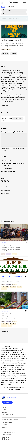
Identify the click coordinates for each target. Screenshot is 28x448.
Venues (8, 6)
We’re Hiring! (6, 427)
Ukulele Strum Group (8, 242)
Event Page (7, 160)
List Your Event (14, 2)
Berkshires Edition (7, 414)
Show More (5, 105)
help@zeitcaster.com (8, 432)
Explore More (6, 331)
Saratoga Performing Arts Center (13, 46)
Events (3, 6)
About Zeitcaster (7, 422)
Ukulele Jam (5, 311)
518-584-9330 (8, 168)
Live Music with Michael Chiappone (12, 276)
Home (4, 407)
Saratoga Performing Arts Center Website (14, 164)
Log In (24, 2)
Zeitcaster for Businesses (10, 420)
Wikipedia (7, 190)
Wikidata (6, 194)
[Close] (26, 19)
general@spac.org (9, 171)
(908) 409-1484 (6, 435)
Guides (12, 6)
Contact (4, 425)
